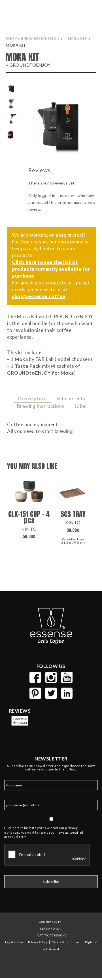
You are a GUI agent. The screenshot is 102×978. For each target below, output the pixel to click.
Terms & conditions (66, 942)
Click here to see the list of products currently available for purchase (51, 269)
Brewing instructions (40, 406)
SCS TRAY (73, 514)
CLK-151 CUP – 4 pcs (29, 517)
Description (32, 398)
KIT (83, 38)
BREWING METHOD (40, 38)
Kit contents (71, 398)
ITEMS (69, 38)
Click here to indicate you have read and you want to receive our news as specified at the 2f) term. (43, 832)
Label (81, 406)
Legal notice (14, 942)
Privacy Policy (37, 942)
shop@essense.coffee (38, 296)
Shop (11, 38)
